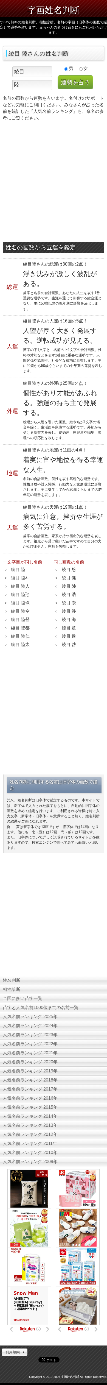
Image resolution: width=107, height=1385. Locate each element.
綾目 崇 (69, 602)
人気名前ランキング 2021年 (30, 1052)
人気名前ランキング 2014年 (30, 1116)
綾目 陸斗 (20, 577)
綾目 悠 (69, 569)
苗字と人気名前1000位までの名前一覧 (40, 1007)
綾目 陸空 (20, 611)
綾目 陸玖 (20, 602)
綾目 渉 (69, 611)
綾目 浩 (69, 594)
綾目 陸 (18, 569)
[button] (14, 1352)
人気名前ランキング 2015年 (30, 1107)
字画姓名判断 (53, 10)
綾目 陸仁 (20, 636)
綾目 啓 (69, 644)
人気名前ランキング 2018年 (30, 1080)
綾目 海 (69, 619)
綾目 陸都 (20, 628)
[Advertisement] (53, 182)
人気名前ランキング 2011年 (30, 1143)
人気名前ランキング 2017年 (30, 1089)
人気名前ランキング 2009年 (30, 1161)
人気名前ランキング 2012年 (30, 1134)
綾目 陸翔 (20, 594)
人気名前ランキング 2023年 (30, 1034)
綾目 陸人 (20, 586)
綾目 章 (69, 628)
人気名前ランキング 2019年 (30, 1071)
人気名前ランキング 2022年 (30, 1043)
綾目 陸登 (20, 619)
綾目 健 (69, 577)
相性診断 (11, 989)
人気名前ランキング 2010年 (30, 1152)
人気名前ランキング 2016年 (30, 1098)
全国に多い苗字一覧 (22, 998)
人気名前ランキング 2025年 (30, 1016)
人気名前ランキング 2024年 (30, 1025)
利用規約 (12, 1352)
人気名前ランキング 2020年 (30, 1062)
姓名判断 (11, 980)
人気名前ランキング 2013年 (30, 1125)
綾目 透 (69, 636)
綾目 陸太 (20, 644)
